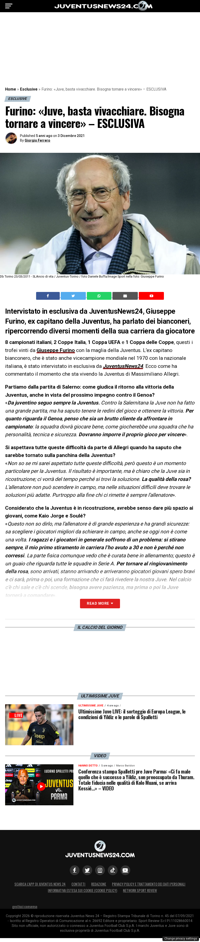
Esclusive (29, 89)
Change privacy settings (180, 938)
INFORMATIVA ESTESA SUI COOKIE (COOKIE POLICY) (82, 890)
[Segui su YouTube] (125, 870)
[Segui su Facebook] (75, 870)
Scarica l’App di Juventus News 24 (40, 884)
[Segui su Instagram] (100, 870)
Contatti (78, 884)
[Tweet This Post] (74, 296)
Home (10, 89)
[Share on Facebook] (48, 296)
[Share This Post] (100, 296)
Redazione (98, 884)
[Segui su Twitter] (87, 870)
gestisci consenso (24, 906)
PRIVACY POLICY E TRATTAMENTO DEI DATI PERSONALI (148, 884)
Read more (98, 603)
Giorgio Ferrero (37, 140)
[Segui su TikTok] (113, 870)
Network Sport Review (140, 890)
